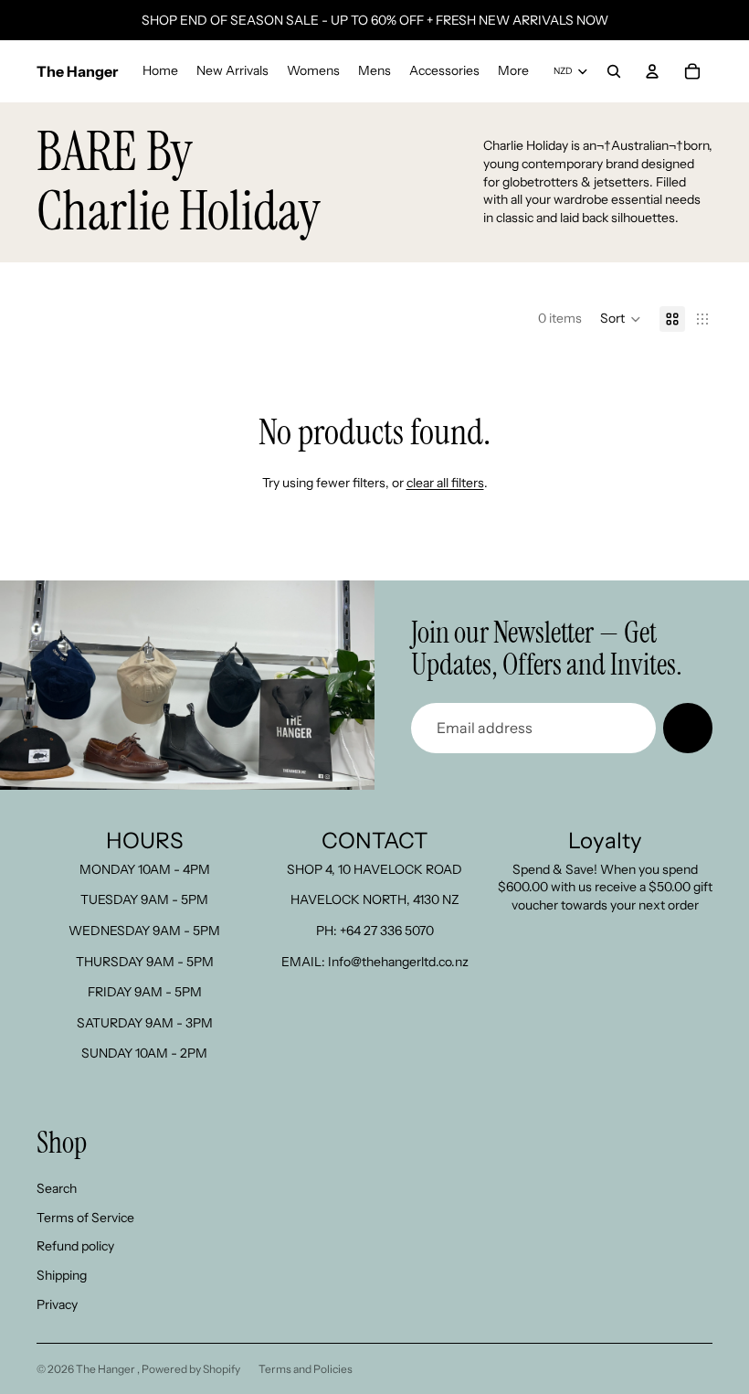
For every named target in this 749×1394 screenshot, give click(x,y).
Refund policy (75, 1246)
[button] (620, 319)
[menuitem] (513, 71)
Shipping (62, 1275)
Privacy (57, 1304)
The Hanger (106, 1369)
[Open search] (614, 71)
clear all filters (445, 482)
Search (57, 1188)
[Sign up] (687, 727)
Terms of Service (85, 1217)
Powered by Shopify (191, 1369)
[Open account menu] (652, 71)
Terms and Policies (305, 1369)
